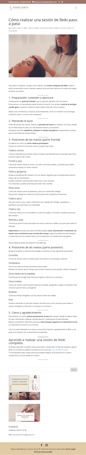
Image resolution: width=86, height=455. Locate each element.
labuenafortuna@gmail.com (24, 435)
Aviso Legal (70, 449)
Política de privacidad (43, 452)
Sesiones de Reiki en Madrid (49, 28)
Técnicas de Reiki (65, 28)
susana (13, 28)
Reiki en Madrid (34, 28)
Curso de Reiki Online (59, 350)
